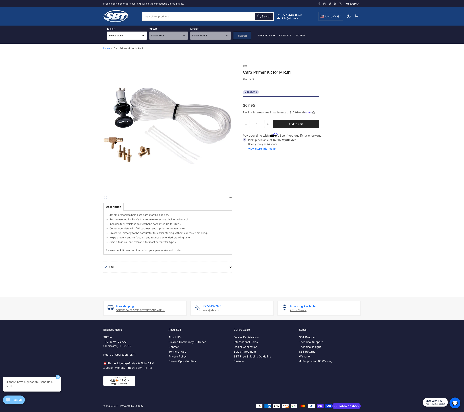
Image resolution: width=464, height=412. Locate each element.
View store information (262, 148)
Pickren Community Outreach (187, 342)
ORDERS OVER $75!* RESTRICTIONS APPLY (140, 310)
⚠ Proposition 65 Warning (316, 361)
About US (175, 337)
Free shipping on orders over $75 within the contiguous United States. (143, 3)
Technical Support (311, 342)
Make (111, 29)
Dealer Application (245, 347)
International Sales (246, 342)
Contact (285, 35)
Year (153, 29)
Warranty (304, 356)
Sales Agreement (245, 351)
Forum (300, 35)
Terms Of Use (177, 351)
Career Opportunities (182, 361)
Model (195, 29)
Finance (239, 361)
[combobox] (208, 16)
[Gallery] (167, 128)
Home (106, 48)
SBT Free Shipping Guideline (252, 356)
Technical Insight (310, 347)
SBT (245, 65)
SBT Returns (307, 351)
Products (265, 35)
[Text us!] (14, 402)
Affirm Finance (298, 310)
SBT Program (307, 337)
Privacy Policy (178, 356)
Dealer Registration (246, 337)
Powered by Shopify (131, 405)
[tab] (113, 207)
